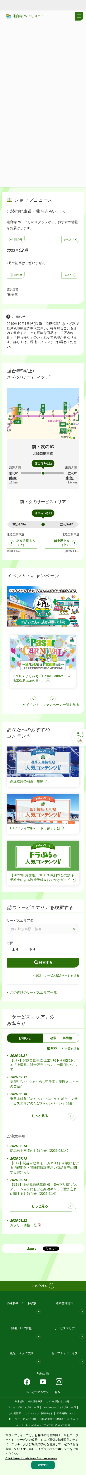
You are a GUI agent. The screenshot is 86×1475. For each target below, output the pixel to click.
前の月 (18, 239)
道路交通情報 (64, 1303)
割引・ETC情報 (21, 1328)
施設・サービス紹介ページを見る (57, 975)
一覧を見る (72, 1048)
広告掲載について (66, 1413)
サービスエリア (64, 1328)
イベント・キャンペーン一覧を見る (52, 704)
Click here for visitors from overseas (31, 1458)
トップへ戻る (39, 1285)
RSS (54, 1048)
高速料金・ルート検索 (21, 1303)
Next (53, 698)
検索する (45, 962)
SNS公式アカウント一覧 (41, 1392)
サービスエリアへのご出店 (22, 1419)
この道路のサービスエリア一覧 (33, 992)
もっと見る (39, 1115)
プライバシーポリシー (55, 1449)
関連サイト (47, 1413)
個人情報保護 (35, 1401)
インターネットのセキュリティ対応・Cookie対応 (41, 1425)
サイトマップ (32, 1413)
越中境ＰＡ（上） (62, 543)
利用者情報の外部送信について (56, 1419)
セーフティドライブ (64, 1353)
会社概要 (13, 1413)
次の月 (68, 239)
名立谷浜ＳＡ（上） (25, 543)
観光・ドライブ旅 (21, 1353)
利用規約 (19, 1401)
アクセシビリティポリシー (22, 1407)
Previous (33, 698)
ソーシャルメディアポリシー (58, 1407)
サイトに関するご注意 (57, 1401)
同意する (43, 1465)
